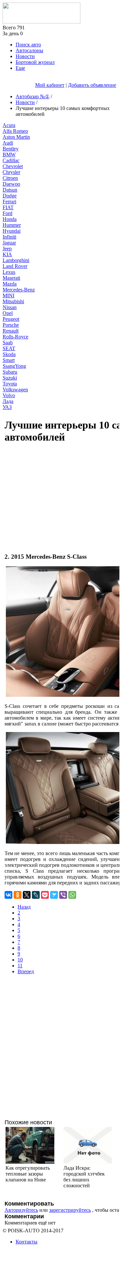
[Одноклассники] (17, 895)
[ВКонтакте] (8, 895)
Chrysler (11, 172)
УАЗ (7, 407)
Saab (8, 342)
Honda (10, 219)
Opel (8, 313)
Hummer (12, 225)
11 (20, 965)
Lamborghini (16, 260)
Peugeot (11, 319)
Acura (9, 125)
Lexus (9, 272)
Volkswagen (15, 389)
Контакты (26, 1241)
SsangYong (14, 366)
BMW (9, 154)
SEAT (9, 348)
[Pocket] (45, 895)
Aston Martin (16, 137)
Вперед (26, 971)
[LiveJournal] (36, 895)
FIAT (8, 207)
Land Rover (15, 266)
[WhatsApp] (72, 895)
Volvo (9, 395)
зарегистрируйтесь (70, 1210)
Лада (8, 401)
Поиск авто (28, 44)
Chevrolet (13, 166)
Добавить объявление (92, 85)
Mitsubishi (13, 301)
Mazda (10, 284)
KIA (7, 254)
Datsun (10, 190)
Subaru (10, 372)
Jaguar (9, 242)
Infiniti (9, 237)
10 (20, 959)
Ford (7, 213)
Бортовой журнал (35, 62)
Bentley (11, 148)
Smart (9, 360)
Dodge (10, 195)
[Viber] (63, 895)
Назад (24, 907)
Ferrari (9, 201)
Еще (20, 68)
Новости (25, 56)
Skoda (9, 354)
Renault (11, 331)
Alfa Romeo (15, 131)
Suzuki (10, 378)
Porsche (11, 325)
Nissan (10, 307)
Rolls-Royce (15, 336)
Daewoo (11, 184)
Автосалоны (29, 50)
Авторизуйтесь (21, 1210)
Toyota (10, 383)
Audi (8, 143)
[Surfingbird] (54, 895)
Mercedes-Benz (19, 289)
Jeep (7, 248)
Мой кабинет (49, 85)
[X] (27, 895)
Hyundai (11, 231)
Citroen (10, 178)
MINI (8, 295)
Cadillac (11, 160)
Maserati (11, 278)
